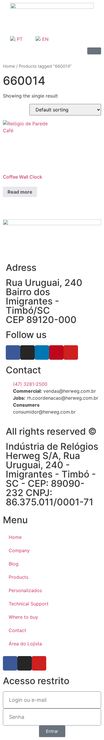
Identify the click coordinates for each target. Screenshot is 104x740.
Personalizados (25, 590)
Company (19, 550)
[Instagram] (27, 352)
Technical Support (29, 604)
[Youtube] (71, 352)
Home (9, 66)
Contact (17, 630)
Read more (20, 192)
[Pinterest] (56, 352)
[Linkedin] (42, 352)
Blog (13, 564)
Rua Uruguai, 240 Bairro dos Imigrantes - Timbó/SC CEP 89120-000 (44, 301)
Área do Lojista (25, 644)
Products (18, 577)
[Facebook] (13, 352)
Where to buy (23, 617)
